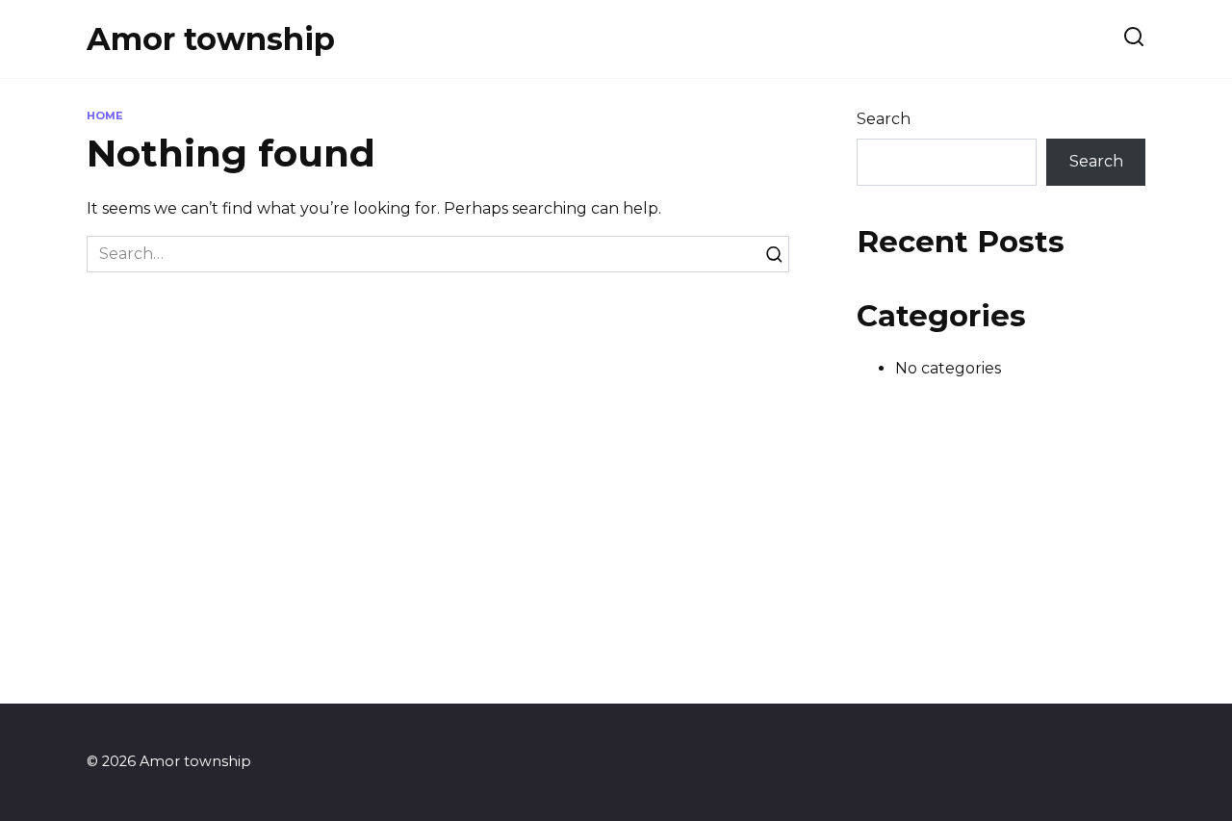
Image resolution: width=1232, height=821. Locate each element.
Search (884, 119)
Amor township (211, 39)
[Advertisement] (616, 569)
